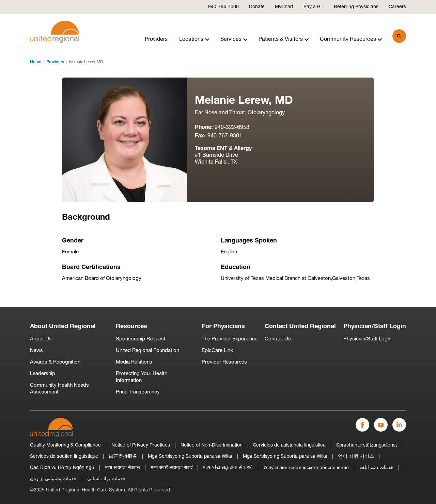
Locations (191, 39)
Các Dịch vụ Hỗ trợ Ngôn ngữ (62, 467)
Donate (257, 7)
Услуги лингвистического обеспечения (306, 467)
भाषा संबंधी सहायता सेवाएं (171, 467)
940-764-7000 (223, 7)
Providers (156, 39)
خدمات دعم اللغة (376, 467)
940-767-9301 (224, 136)
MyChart (284, 7)
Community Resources (348, 39)
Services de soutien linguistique (64, 456)
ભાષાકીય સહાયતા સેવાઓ (228, 467)
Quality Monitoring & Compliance (65, 445)
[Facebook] (362, 425)
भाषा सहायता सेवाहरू (122, 467)
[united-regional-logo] (51, 427)
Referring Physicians (356, 7)
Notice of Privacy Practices (140, 445)
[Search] (399, 36)
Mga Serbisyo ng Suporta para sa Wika (190, 456)
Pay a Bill (313, 7)
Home (35, 62)
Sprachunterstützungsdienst (366, 445)
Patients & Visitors (281, 39)
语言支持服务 (123, 456)
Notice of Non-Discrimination (212, 445)
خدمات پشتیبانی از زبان (53, 479)
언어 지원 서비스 (356, 456)
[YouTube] (381, 425)
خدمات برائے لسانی (106, 479)
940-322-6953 (232, 127)
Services (231, 39)
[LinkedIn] (399, 425)
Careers (397, 7)
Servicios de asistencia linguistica (289, 445)
